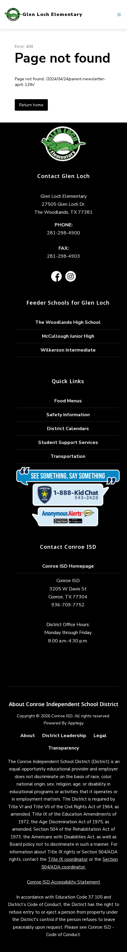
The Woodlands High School (68, 322)
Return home (31, 105)
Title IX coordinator (68, 859)
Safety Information (68, 415)
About (27, 735)
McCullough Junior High (68, 336)
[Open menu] (119, 14)
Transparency (63, 748)
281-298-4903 (63, 256)
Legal (100, 735)
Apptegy (76, 723)
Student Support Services (68, 442)
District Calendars (68, 428)
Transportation (68, 456)
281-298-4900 (63, 233)
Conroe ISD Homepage (68, 566)
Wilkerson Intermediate (68, 350)
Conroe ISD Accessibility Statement (63, 882)
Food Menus (68, 401)
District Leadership (64, 735)
